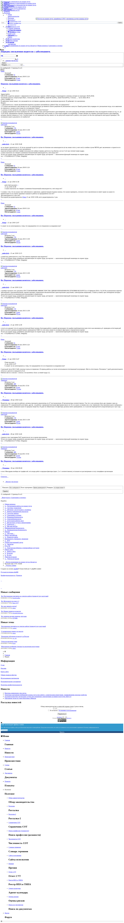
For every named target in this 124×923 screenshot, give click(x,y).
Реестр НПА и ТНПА (16, 880)
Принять (62, 732)
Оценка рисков (13, 40)
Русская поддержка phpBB (9, 572)
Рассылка (11, 18)
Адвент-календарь (14, 39)
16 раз (18, 387)
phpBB (16, 569)
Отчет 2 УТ (11, 33)
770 (15, 128)
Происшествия (9, 6)
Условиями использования (67, 710)
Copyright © (59, 717)
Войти (4, 63)
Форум (6, 46)
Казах (14, 643)
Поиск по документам (12, 43)
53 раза (18, 389)
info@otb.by (68, 718)
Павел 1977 (15, 603)
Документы (8, 9)
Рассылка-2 (11, 20)
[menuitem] (10, 565)
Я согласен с (63, 710)
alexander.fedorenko (17, 613)
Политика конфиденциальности (11, 685)
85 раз (18, 133)
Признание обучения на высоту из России (15, 636)
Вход (2, 69)
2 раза (18, 80)
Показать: (5, 487)
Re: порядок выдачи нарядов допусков (14, 616)
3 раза (18, 131)
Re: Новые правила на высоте (11, 611)
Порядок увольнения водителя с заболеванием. (20, 84)
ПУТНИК (15, 618)
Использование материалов (10, 678)
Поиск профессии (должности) (19, 831)
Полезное (7, 13)
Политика (4, 730)
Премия (11, 863)
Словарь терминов (14, 28)
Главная (6, 2)
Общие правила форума (9, 675)
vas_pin (14, 638)
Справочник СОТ (14, 822)
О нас (3, 665)
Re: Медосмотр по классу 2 (10, 601)
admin (14, 608)
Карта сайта (5, 671)
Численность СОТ (14, 26)
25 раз (18, 78)
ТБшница (4, 380)
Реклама (3, 668)
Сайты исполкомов (14, 30)
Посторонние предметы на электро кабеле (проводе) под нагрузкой (23, 626)
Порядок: (50, 487)
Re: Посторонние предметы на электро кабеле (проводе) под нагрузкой (24, 596)
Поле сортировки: (27, 487)
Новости (7, 4)
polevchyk (4, 124)
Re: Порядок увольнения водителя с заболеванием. (22, 137)
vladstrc (14, 628)
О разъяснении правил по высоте (12, 631)
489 (15, 384)
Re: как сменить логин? (9, 606)
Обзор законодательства (13, 15)
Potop (2, 71)
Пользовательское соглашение (11, 681)
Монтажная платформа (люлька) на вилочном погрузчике (20, 646)
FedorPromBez (16, 598)
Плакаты (7, 11)
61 (14, 75)
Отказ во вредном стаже (9, 641)
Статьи (6, 7)
